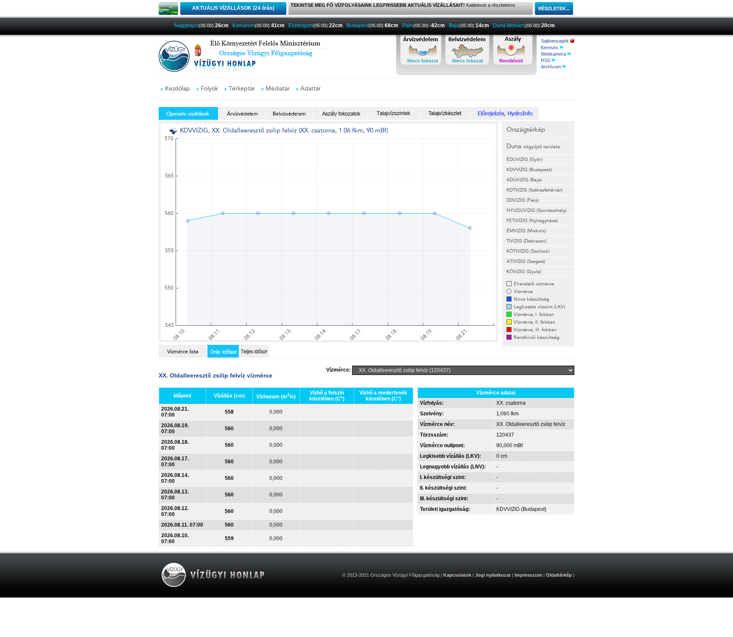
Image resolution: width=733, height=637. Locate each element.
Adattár (310, 88)
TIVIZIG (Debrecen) (526, 241)
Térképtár (242, 88)
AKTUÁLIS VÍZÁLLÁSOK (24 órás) (233, 8)
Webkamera (554, 53)
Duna (533, 146)
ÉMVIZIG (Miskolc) (526, 231)
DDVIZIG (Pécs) (522, 200)
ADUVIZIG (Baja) (524, 180)
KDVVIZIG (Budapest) (529, 169)
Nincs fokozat (422, 60)
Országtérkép (525, 129)
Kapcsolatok (457, 575)
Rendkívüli (511, 60)
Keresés (550, 47)
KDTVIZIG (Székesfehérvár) (534, 190)
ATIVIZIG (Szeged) (525, 261)
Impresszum (528, 575)
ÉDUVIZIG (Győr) (524, 159)
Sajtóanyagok (555, 40)
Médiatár (278, 88)
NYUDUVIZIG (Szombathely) (536, 210)
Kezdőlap (177, 88)
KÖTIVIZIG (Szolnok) (528, 251)
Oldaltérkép (559, 575)
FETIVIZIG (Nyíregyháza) (532, 220)
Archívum (551, 66)
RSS (546, 60)
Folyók (209, 88)
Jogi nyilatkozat (493, 575)
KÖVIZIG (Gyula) (523, 271)
